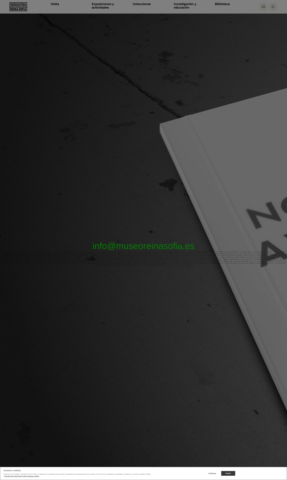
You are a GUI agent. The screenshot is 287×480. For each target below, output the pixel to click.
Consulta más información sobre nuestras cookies (21, 476)
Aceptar (228, 473)
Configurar (212, 473)
